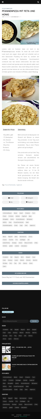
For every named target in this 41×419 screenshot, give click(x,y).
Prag (15, 263)
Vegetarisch (19, 185)
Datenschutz (26, 415)
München (28, 260)
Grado (4, 260)
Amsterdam (5, 257)
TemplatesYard (23, 416)
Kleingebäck (5, 219)
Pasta (10, 222)
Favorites (11, 239)
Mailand (22, 260)
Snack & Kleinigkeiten (7, 225)
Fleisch (4, 216)
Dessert (21, 213)
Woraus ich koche (28, 242)
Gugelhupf (24, 216)
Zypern (4, 266)
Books (16, 236)
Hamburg (10, 260)
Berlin (22, 257)
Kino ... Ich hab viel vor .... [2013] (21, 347)
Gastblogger (22, 239)
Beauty (4, 236)
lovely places (24, 246)
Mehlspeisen (29, 219)
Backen (15, 213)
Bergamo (17, 257)
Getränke (18, 216)
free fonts (5, 246)
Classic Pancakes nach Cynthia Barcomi (24, 364)
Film (17, 239)
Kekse (30, 216)
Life (28, 239)
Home (12, 415)
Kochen (12, 219)
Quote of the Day (6, 242)
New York (35, 260)
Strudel (15, 225)
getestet (10, 246)
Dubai (33, 257)
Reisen (20, 335)
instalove (17, 246)
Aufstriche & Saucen (7, 213)
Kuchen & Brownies (20, 219)
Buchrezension (23, 236)
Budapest (28, 257)
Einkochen (27, 213)
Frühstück (11, 216)
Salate (27, 222)
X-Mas (36, 242)
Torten (26, 225)
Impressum (18, 415)
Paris (11, 263)
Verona (30, 263)
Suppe (21, 225)
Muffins (4, 222)
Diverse (30, 236)
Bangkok (16, 329)
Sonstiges (14, 242)
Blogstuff (10, 236)
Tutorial (20, 242)
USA (20, 263)
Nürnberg (5, 263)
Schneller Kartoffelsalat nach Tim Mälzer (23, 356)
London (16, 260)
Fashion (5, 239)
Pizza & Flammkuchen (10, 185)
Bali (11, 257)
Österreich (16, 338)
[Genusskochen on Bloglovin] (8, 313)
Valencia (25, 263)
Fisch (33, 213)
